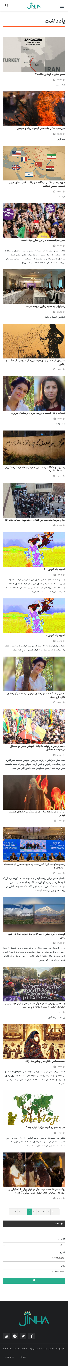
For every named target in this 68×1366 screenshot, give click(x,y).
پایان (63, 1266)
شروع (62, 1252)
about (23, 1357)
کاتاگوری (61, 1239)
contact (9, 1357)
